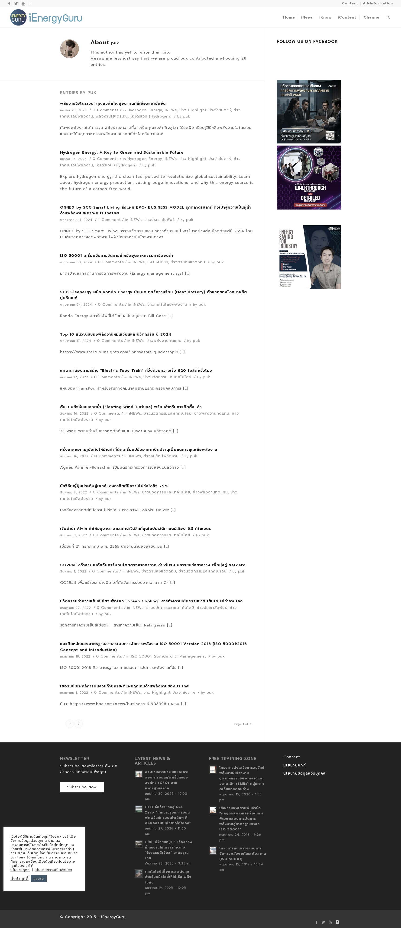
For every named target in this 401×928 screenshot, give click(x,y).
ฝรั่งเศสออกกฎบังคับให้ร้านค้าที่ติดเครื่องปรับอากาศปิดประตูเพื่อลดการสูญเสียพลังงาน (138, 449)
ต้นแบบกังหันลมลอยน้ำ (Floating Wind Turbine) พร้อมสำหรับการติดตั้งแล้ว (131, 407)
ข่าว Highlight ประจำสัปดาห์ (205, 110)
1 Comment (109, 219)
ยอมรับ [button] (39, 879)
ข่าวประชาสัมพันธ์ (159, 219)
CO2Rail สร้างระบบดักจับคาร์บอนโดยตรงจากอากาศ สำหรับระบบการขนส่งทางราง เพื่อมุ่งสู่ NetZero (153, 565)
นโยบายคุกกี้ (294, 765)
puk (186, 116)
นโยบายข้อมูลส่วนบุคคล (304, 773)
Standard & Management (180, 656)
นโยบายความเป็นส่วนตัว (53, 870)
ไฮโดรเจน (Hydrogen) (150, 116)
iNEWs (171, 110)
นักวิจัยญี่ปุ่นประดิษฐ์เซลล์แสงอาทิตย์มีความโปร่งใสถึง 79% (114, 486)
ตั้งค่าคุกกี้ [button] (19, 879)
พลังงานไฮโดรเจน (112, 116)
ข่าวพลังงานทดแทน (163, 340)
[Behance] (30, 3)
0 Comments (106, 110)
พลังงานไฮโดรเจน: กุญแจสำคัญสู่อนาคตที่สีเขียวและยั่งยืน (113, 103)
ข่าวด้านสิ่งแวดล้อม (188, 262)
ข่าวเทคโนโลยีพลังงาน (167, 304)
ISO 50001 (157, 262)
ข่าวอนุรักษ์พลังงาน (161, 456)
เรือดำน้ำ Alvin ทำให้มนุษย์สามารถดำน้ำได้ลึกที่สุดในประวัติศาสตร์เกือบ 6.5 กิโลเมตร (135, 528)
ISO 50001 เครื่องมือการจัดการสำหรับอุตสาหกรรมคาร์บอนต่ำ (116, 255)
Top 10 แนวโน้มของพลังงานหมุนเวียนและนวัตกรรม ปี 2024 (115, 334)
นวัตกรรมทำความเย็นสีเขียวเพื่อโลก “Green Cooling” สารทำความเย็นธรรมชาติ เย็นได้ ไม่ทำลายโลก (151, 601)
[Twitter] (16, 3)
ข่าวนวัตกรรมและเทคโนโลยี (167, 377)
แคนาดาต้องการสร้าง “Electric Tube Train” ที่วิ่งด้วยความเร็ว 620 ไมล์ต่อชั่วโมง (136, 370)
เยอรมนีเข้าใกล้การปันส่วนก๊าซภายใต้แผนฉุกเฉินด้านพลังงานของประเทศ (124, 686)
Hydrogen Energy (144, 110)
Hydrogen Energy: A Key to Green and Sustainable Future (122, 152)
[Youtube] (23, 3)
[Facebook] (9, 3)
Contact (291, 757)
